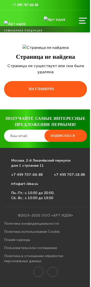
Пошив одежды (17, 240)
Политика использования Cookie (32, 231)
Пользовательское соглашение (30, 248)
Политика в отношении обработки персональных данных (33, 258)
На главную (41, 89)
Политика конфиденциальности (31, 223)
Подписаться (63, 136)
